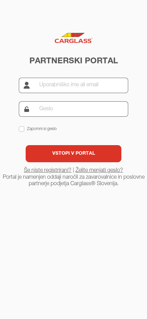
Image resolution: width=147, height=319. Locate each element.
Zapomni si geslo (42, 129)
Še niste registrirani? (47, 171)
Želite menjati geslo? (99, 171)
